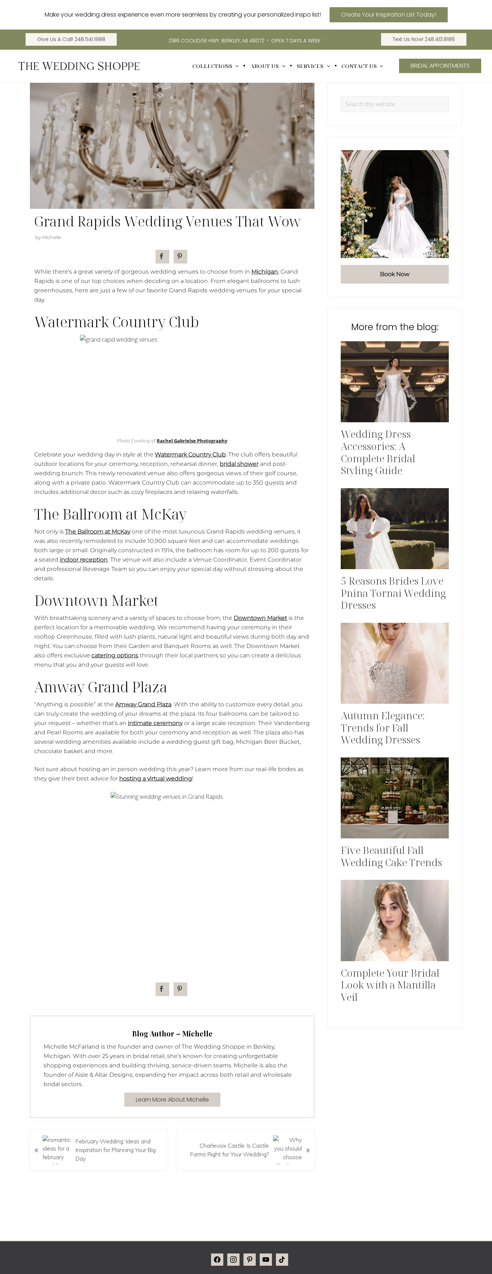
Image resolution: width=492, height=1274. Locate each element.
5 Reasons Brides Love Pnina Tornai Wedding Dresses (393, 593)
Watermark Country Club (190, 454)
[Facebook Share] (162, 257)
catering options (114, 655)
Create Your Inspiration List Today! (388, 14)
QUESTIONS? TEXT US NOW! (417, 1258)
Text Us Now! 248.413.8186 (424, 39)
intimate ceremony (155, 723)
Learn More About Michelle (172, 1099)
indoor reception (84, 559)
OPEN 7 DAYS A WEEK (296, 40)
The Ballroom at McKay (97, 531)
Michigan (264, 271)
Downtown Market (260, 618)
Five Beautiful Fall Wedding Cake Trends (391, 856)
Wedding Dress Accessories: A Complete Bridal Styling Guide (378, 452)
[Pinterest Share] (180, 257)
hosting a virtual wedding (155, 778)
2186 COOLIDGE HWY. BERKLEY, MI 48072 (216, 40)
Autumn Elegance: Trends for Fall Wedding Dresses (383, 727)
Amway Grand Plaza (143, 704)
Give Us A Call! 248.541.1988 (71, 39)
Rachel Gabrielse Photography (192, 440)
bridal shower (239, 463)
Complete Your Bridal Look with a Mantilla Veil (390, 985)
